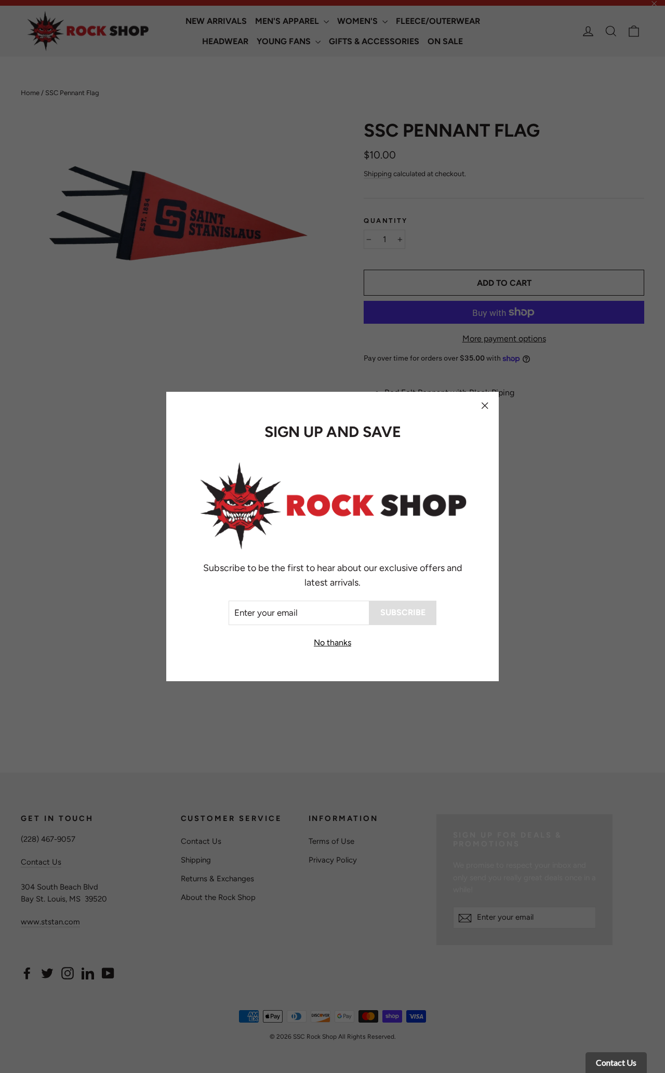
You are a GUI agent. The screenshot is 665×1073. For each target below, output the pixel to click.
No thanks (332, 642)
